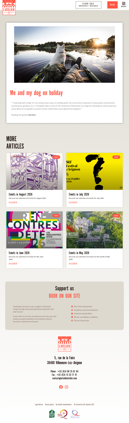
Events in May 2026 (79, 253)
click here (32, 115)
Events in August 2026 (20, 194)
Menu (123, 6)
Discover (13, 203)
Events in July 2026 (79, 194)
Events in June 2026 (19, 253)
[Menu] (124, 3)
